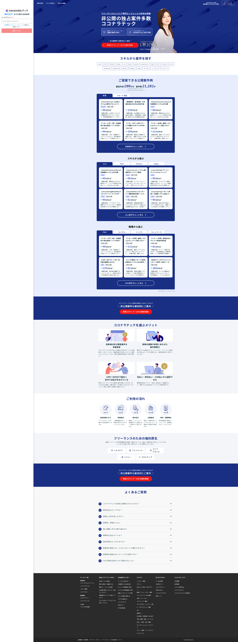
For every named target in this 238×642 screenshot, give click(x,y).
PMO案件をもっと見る (134, 283)
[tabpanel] (136, 125)
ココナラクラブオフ (161, 593)
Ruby (118, 64)
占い (138, 610)
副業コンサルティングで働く (125, 593)
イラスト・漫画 (141, 581)
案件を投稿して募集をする (106, 584)
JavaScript (107, 68)
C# (124, 64)
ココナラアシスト (85, 601)
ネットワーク (164, 68)
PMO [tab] (105, 232)
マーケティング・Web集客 (144, 595)
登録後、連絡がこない (111, 522)
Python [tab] (139, 164)
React (125, 68)
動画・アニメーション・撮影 (144, 592)
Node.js (132, 68)
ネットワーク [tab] (156, 232)
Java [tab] (105, 164)
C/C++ (171, 64)
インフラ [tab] (139, 232)
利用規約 (6, 25)
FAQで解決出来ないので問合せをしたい (118, 560)
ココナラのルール (160, 587)
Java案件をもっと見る (134, 215)
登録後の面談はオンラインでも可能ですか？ (120, 554)
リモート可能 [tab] (122, 95)
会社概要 (177, 581)
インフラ (154, 68)
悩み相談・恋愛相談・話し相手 (145, 616)
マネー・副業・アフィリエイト (145, 630)
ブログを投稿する (122, 599)
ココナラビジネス (85, 586)
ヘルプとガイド (122, 602)
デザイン (139, 584)
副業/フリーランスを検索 (106, 587)
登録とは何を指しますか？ (113, 516)
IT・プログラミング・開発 (144, 607)
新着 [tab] (104, 95)
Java (99, 64)
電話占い (139, 613)
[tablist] (113, 95)
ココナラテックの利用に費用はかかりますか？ (121, 503)
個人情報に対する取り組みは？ (115, 529)
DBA (152, 64)
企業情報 (80, 640)
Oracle (164, 64)
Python (112, 64)
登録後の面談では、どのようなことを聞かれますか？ (124, 548)
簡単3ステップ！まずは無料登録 (135, 311)
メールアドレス (6, 17)
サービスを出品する (123, 581)
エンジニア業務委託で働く (125, 587)
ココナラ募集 (83, 589)
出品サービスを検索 (104, 581)
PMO (139, 68)
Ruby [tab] (156, 164)
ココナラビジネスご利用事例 (182, 593)
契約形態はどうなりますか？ (114, 541)
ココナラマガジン (179, 590)
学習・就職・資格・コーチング (145, 619)
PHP (105, 64)
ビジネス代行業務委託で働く (125, 590)
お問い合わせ (159, 590)
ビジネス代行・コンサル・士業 (145, 604)
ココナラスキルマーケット (87, 583)
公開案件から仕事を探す (124, 584)
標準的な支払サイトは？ (112, 535)
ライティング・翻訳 (142, 601)
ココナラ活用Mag (179, 587)
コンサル (146, 68)
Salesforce (144, 64)
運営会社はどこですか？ (112, 510)
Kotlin (136, 64)
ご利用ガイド (159, 584)
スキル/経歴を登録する (124, 596)
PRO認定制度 (121, 608)
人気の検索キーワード (116, 640)
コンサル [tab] (121, 232)
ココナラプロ (83, 592)
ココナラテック (84, 598)
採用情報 (177, 584)
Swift (129, 64)
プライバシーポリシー (16, 25)
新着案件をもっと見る (134, 146)
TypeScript (116, 68)
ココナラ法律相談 (85, 607)
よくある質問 (159, 581)
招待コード (159, 596)
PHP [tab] (122, 164)
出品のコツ (121, 605)
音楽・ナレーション (142, 598)
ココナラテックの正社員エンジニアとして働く (211, 3)
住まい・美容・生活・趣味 (144, 622)
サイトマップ (140, 633)
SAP (158, 64)
